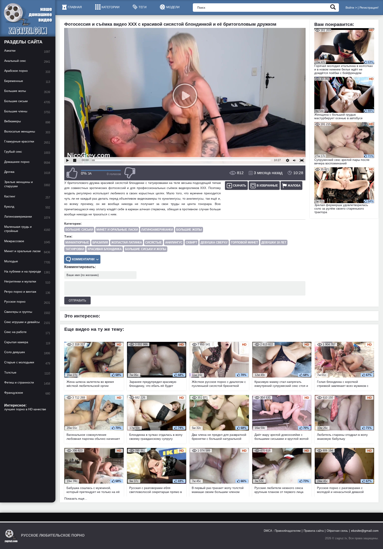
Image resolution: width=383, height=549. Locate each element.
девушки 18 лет (273, 242)
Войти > (351, 7)
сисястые (153, 242)
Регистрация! (369, 7)
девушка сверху (214, 242)
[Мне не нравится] (129, 173)
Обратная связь (337, 530)
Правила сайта (314, 530)
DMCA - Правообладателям (282, 530)
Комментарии (83, 259)
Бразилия (100, 242)
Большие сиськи (79, 229)
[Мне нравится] (72, 173)
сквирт (191, 242)
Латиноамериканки (157, 229)
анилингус (173, 242)
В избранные (267, 185)
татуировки (74, 249)
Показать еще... (75, 498)
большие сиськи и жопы (145, 249)
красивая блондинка (105, 249)
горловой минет (244, 242)
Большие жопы (189, 229)
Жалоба (294, 185)
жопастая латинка (126, 242)
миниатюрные (77, 242)
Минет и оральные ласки (117, 229)
